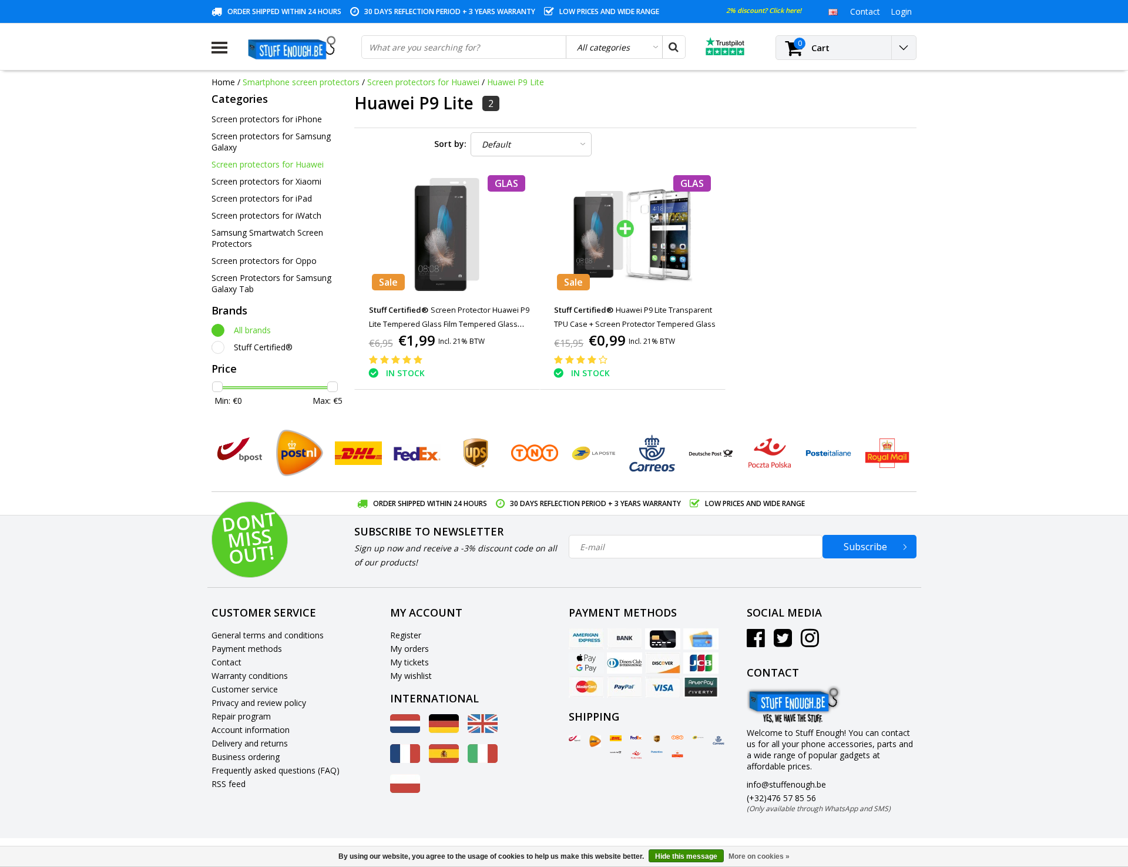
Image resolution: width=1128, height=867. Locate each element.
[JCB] (701, 663)
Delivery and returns (250, 743)
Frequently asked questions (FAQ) (276, 770)
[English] (832, 11)
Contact (226, 662)
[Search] (673, 47)
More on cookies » (759, 856)
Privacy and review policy (259, 702)
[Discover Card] (662, 663)
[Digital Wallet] (586, 663)
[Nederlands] (405, 729)
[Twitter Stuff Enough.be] (783, 642)
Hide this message (686, 856)
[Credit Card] (662, 639)
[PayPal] (624, 687)
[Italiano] (483, 759)
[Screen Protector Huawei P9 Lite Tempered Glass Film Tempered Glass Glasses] (447, 234)
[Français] (405, 759)
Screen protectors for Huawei (423, 82)
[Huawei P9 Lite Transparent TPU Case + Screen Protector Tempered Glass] (632, 234)
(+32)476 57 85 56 (819, 803)
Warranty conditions (250, 675)
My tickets (409, 662)
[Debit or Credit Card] (701, 639)
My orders (409, 648)
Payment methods (247, 648)
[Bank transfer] (624, 639)
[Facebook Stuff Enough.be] (756, 642)
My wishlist (411, 675)
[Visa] (662, 687)
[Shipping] (574, 738)
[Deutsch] (444, 729)
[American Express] (586, 639)
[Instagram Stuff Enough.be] (810, 642)
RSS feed (229, 783)
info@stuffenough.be (786, 784)
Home (223, 82)
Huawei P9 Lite (515, 82)
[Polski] (405, 789)
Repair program (241, 716)
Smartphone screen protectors (301, 82)
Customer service (245, 689)
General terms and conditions (268, 635)
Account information (251, 729)
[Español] (444, 759)
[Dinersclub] (624, 663)
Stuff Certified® (263, 347)
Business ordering (246, 756)
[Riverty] (701, 687)
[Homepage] (294, 47)
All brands (252, 330)
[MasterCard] (586, 687)
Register (405, 635)
